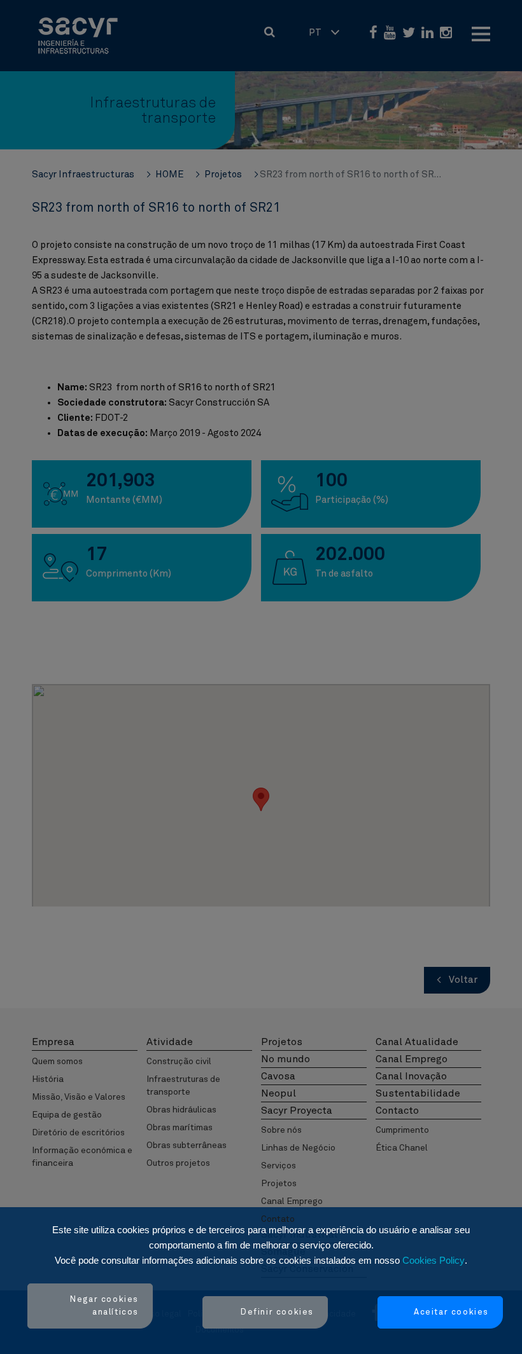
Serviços (278, 1165)
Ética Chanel (402, 1148)
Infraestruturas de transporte (183, 1086)
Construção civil (178, 1061)
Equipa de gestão (67, 1115)
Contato (278, 1219)
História (48, 1079)
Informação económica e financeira (82, 1157)
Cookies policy (433, 1260)
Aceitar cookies (451, 1312)
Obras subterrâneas (186, 1145)
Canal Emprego (292, 1201)
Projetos (279, 1183)
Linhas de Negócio (298, 1148)
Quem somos (57, 1061)
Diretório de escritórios (78, 1132)
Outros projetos (178, 1163)
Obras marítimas (179, 1127)
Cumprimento (402, 1130)
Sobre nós (281, 1130)
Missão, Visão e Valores (78, 1097)
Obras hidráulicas (181, 1109)
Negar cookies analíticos (104, 1306)
